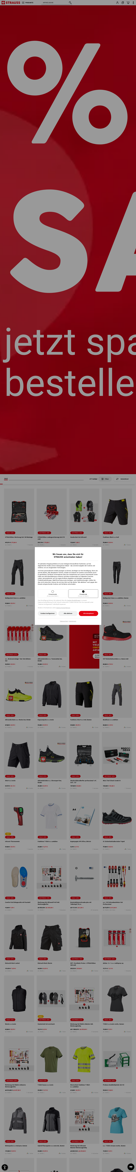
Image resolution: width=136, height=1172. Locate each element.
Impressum (72, 621)
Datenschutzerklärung (63, 608)
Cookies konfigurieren (47, 613)
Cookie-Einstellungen (73, 600)
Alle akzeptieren (88, 613)
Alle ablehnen (68, 613)
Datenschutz (64, 621)
